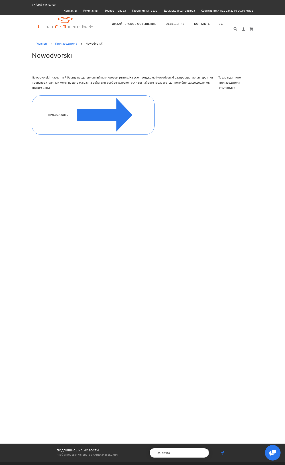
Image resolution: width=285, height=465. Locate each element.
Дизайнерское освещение (134, 23)
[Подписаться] (222, 453)
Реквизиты (90, 10)
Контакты (70, 10)
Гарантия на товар (144, 10)
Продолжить (58, 115)
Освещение (175, 23)
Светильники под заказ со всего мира (227, 10)
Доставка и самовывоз (179, 10)
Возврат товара (115, 10)
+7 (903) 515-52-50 (43, 4)
